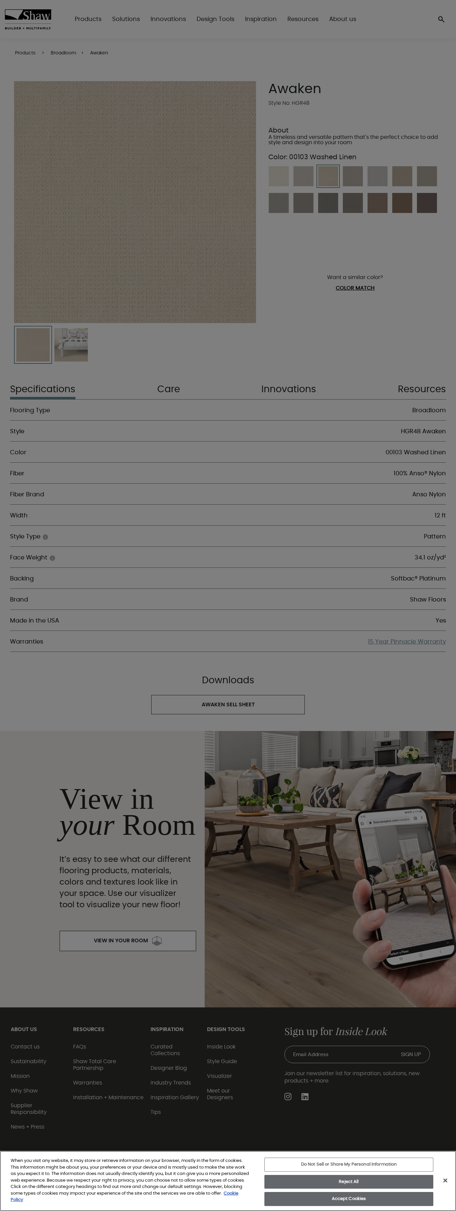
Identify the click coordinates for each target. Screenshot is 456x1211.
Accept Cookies (349, 1199)
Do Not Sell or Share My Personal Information (349, 1164)
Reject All (349, 1182)
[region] (228, 1181)
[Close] (445, 1180)
